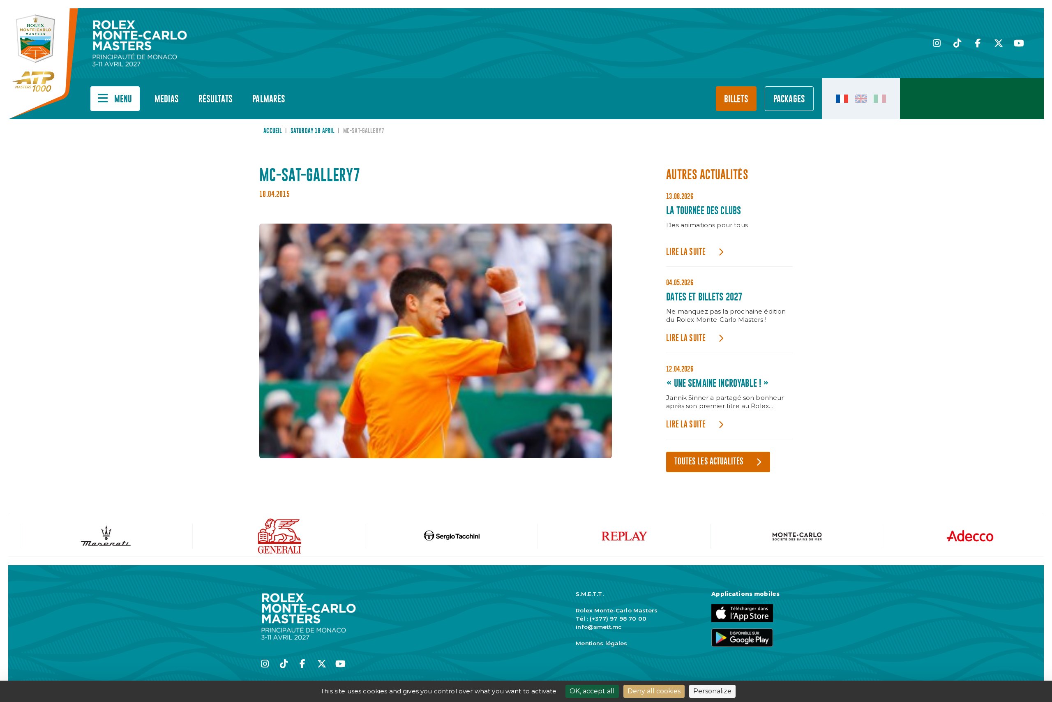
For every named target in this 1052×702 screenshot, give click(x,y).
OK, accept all (592, 691)
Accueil (272, 131)
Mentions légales (601, 643)
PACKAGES (789, 99)
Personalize (712, 691)
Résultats (215, 99)
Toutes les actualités (708, 462)
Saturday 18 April (313, 131)
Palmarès (268, 99)
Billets (736, 99)
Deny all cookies (654, 691)
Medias (167, 99)
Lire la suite (686, 252)
